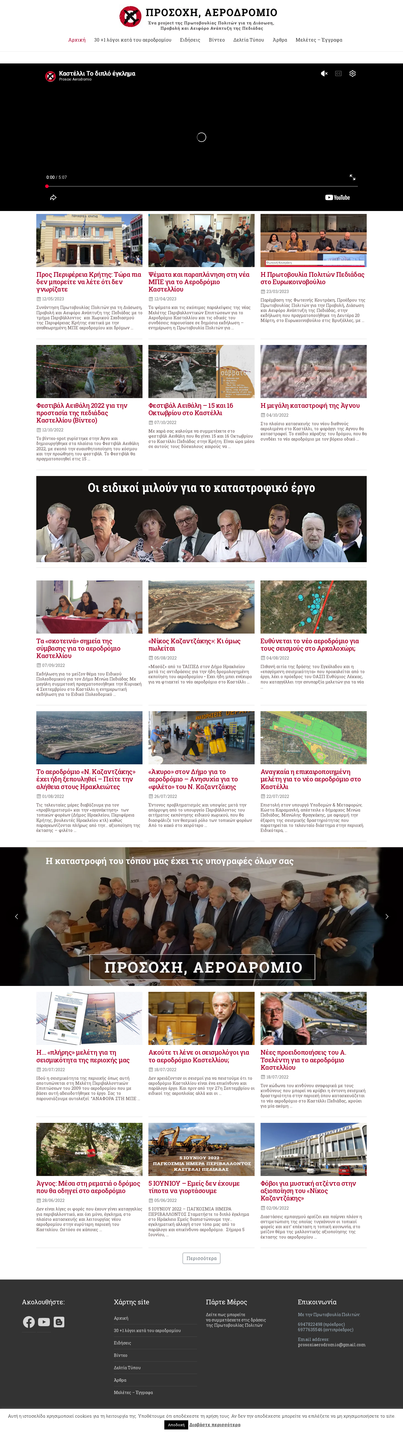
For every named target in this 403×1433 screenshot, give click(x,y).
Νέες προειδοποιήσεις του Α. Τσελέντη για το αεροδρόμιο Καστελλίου (303, 1059)
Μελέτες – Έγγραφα (319, 40)
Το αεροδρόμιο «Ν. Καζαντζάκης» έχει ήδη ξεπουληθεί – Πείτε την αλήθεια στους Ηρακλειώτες (85, 779)
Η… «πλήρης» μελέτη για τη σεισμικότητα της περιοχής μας (83, 1056)
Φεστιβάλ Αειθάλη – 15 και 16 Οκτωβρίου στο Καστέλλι (190, 409)
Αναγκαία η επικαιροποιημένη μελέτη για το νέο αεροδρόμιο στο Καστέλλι (311, 779)
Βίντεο (217, 40)
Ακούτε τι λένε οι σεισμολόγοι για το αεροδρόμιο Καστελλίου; (198, 1056)
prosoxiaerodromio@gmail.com (332, 1344)
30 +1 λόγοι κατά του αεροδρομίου (132, 40)
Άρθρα (280, 40)
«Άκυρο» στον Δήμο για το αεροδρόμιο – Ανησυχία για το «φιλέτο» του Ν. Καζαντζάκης (193, 779)
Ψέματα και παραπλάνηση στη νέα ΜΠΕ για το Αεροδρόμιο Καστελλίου (199, 281)
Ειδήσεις (190, 40)
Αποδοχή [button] (176, 1424)
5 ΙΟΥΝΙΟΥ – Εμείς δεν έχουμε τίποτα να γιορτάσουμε (194, 1187)
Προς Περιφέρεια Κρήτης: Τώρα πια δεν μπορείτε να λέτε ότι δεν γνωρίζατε (88, 281)
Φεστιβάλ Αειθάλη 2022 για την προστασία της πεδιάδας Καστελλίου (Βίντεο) (81, 412)
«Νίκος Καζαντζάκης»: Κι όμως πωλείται (194, 644)
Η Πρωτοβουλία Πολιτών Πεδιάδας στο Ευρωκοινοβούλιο (313, 278)
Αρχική (77, 40)
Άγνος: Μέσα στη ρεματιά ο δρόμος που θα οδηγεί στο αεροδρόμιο (88, 1187)
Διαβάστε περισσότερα (214, 1424)
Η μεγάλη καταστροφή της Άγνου (310, 405)
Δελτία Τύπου (248, 40)
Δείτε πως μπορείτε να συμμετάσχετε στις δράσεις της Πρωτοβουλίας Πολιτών (236, 1320)
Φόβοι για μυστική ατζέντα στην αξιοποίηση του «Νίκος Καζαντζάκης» (308, 1190)
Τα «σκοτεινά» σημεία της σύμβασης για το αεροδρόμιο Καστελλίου (78, 648)
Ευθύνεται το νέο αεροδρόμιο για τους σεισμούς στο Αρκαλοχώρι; (310, 644)
